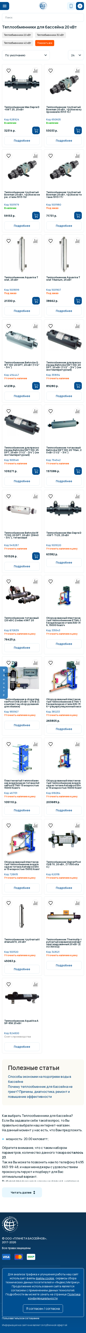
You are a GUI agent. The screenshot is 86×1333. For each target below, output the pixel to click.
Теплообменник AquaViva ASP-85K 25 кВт (21, 1022)
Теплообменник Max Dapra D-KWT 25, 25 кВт (21, 108)
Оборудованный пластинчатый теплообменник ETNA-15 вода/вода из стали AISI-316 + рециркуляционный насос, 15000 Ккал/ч (63, 703)
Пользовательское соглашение (20, 1318)
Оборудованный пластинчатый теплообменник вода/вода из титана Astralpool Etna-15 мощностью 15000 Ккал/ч (64, 784)
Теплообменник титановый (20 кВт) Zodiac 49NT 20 (21, 619)
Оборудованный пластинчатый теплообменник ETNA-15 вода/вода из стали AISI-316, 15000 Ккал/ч (63, 622)
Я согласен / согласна (43, 1308)
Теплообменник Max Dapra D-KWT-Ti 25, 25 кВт (63, 534)
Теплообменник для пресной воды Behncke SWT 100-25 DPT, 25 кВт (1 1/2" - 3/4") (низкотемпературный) (21, 451)
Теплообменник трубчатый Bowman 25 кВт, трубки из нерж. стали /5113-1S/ (22, 195)
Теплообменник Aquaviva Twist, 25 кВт (21, 278)
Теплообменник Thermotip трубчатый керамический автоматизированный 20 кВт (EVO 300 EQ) (64, 943)
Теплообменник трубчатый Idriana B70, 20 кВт (22, 941)
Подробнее (22, 140)
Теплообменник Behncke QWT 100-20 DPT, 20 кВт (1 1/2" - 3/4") (22, 365)
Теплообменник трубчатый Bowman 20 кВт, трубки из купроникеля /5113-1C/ (64, 110)
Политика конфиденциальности (54, 1296)
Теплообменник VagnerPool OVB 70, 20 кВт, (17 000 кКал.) (63, 864)
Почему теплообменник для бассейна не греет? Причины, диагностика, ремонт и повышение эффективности (40, 1091)
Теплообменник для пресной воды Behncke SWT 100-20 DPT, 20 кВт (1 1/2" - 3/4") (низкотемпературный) (63, 366)
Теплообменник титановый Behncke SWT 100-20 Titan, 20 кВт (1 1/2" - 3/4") (64, 450)
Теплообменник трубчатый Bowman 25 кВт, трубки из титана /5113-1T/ (64, 195)
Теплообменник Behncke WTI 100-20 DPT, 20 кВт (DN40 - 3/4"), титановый (21, 535)
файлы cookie (45, 1278)
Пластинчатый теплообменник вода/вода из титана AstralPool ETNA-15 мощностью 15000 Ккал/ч (21, 784)
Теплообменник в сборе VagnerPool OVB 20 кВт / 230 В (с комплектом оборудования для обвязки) (21, 703)
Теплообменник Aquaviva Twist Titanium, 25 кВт (63, 278)
